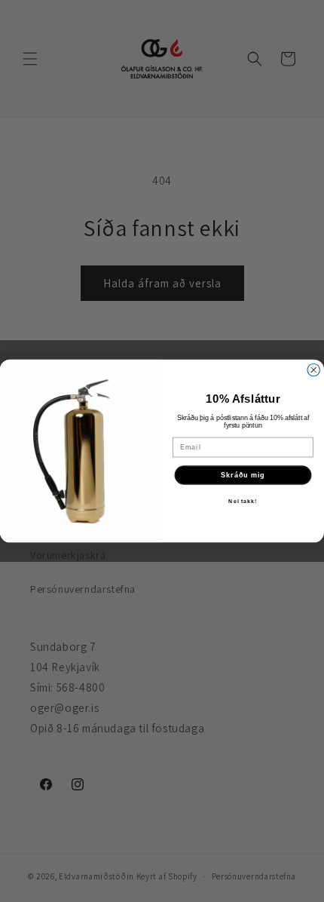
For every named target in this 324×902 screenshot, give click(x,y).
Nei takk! (242, 502)
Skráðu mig (243, 474)
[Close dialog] (313, 370)
